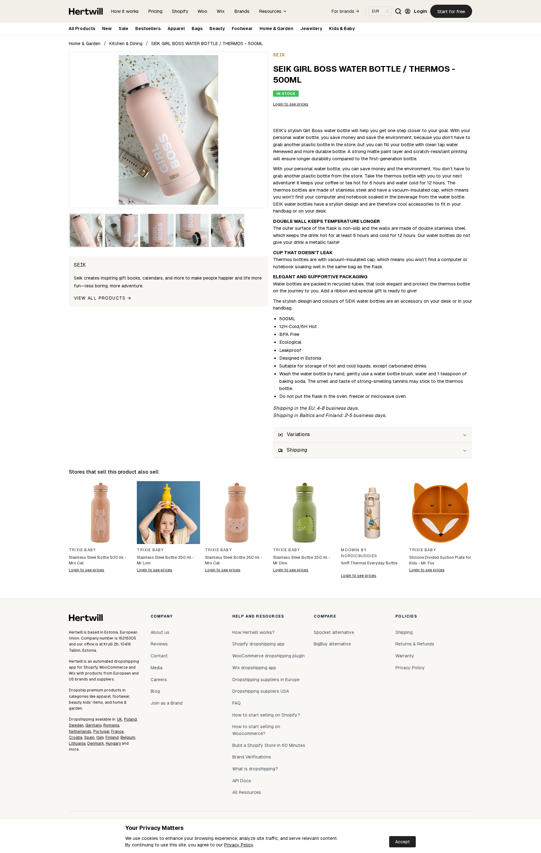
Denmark (95, 743)
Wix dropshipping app (254, 667)
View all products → (102, 298)
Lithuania (77, 743)
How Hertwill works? (253, 632)
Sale (123, 28)
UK (119, 719)
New (107, 28)
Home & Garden (276, 28)
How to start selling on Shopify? (266, 714)
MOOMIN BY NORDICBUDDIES (359, 553)
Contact (159, 655)
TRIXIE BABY (82, 550)
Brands (242, 11)
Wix (221, 11)
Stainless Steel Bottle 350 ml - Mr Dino (301, 560)
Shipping (404, 632)
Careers (159, 679)
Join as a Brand (167, 703)
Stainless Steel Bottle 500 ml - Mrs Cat (97, 560)
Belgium (128, 737)
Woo (202, 11)
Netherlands (80, 731)
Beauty (217, 28)
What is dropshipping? (255, 768)
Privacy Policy (239, 844)
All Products (82, 28)
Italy (100, 737)
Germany (93, 725)
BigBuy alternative (332, 643)
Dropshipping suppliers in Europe (266, 679)
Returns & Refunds (414, 643)
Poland (130, 719)
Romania (111, 725)
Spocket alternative (334, 632)
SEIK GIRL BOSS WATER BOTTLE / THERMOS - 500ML (207, 43)
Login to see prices (290, 104)
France (117, 731)
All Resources (246, 792)
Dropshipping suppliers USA (260, 691)
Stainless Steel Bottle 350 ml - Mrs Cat (233, 560)
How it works (125, 11)
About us (160, 632)
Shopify (180, 11)
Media (156, 667)
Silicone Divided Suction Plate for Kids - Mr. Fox (440, 560)
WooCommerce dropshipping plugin (268, 655)
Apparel (176, 28)
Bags (197, 28)
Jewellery (311, 28)
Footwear (242, 28)
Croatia (75, 737)
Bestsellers (148, 28)
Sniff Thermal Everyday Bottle (369, 563)
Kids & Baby (342, 28)
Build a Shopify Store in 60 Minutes (268, 745)
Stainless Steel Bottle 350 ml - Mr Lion (165, 560)
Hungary (113, 743)
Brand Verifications (251, 756)
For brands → (345, 11)
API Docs (241, 780)
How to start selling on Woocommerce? (256, 730)
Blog (155, 691)
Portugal (101, 731)
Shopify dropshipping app (258, 643)
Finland (112, 737)
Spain (89, 737)
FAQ (236, 703)
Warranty (404, 655)
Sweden (76, 725)
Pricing (155, 11)
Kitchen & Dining (125, 43)
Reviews (159, 643)
